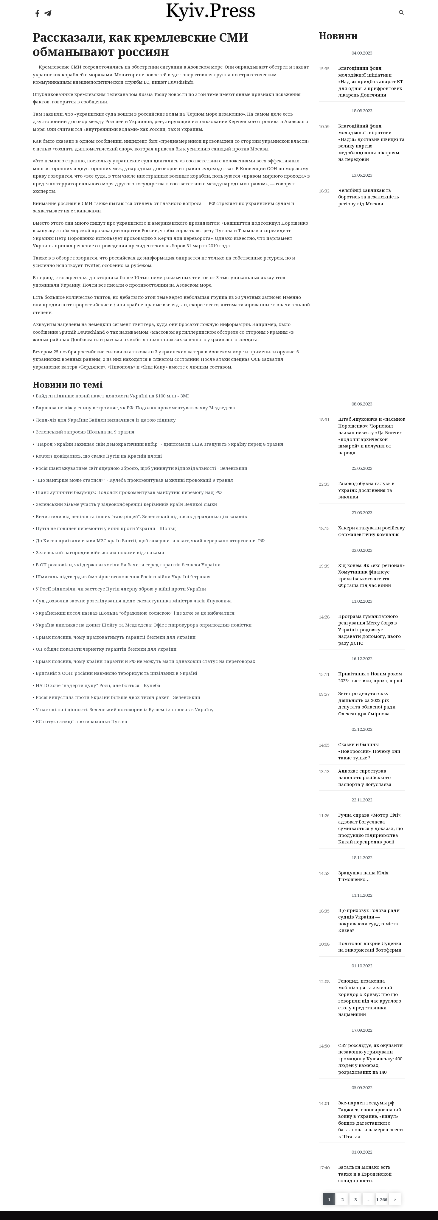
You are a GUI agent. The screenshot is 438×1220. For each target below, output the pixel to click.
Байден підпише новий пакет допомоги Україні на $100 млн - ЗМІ (112, 396)
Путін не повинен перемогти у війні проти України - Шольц (106, 528)
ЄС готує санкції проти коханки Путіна (81, 721)
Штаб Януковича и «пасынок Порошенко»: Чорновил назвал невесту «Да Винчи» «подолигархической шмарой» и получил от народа (371, 436)
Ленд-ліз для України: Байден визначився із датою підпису (106, 420)
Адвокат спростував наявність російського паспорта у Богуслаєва (365, 777)
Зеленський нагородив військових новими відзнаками (100, 552)
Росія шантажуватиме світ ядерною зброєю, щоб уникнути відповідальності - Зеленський (141, 468)
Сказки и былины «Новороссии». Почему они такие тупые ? (369, 751)
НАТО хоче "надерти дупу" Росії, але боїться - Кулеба (98, 685)
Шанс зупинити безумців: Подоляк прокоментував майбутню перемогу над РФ (129, 492)
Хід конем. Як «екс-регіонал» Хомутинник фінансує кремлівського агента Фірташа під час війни (371, 575)
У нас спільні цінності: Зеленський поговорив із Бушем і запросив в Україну (125, 709)
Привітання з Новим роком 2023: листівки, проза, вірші (370, 677)
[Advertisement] (362, 302)
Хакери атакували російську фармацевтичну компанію (371, 531)
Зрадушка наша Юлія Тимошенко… (363, 876)
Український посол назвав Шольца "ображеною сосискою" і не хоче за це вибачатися (135, 613)
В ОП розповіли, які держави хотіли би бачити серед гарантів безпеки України (128, 565)
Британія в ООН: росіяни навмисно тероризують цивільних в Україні (116, 673)
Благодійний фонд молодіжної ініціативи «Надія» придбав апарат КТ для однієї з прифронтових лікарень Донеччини (370, 81)
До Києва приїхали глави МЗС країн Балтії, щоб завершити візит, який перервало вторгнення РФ (150, 540)
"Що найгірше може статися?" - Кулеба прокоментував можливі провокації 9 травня (134, 480)
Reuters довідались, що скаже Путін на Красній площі (99, 456)
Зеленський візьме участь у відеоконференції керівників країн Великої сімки (126, 504)
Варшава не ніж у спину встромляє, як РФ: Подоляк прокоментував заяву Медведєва (135, 408)
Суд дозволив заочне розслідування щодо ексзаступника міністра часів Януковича (134, 601)
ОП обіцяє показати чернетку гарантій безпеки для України (106, 649)
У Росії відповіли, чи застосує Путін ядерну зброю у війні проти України (121, 589)
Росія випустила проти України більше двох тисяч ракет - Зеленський (118, 697)
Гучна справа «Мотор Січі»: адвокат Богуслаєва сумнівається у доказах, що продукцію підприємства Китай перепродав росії (370, 828)
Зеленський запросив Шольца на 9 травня (85, 432)
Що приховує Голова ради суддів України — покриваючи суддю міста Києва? (369, 920)
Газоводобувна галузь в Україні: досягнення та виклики (366, 490)
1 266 (381, 1199)
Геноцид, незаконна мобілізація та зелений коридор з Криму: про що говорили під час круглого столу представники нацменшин (369, 997)
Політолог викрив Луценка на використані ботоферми (369, 946)
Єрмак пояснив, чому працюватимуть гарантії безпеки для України (115, 637)
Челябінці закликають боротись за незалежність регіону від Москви (368, 196)
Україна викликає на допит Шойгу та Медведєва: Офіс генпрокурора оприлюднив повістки (143, 625)
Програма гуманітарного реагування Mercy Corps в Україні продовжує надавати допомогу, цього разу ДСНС (369, 629)
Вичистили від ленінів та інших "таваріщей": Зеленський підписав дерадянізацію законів (141, 516)
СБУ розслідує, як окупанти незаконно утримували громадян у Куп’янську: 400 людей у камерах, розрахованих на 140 (370, 1058)
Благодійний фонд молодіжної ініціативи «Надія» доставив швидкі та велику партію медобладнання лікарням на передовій (371, 142)
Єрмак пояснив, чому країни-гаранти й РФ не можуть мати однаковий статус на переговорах (145, 661)
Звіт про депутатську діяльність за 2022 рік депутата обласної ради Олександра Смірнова (366, 703)
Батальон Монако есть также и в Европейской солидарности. (365, 1173)
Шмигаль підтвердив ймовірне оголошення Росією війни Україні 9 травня (123, 576)
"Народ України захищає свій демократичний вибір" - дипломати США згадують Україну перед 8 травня (159, 444)
